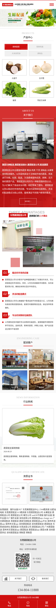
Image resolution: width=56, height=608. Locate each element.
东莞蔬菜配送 (11, 512)
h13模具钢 (21, 512)
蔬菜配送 (48, 524)
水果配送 (48, 512)
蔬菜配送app (37, 518)
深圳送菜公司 (25, 518)
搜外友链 (48, 515)
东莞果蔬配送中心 (31, 509)
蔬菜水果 (44, 530)
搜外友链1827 (16, 509)
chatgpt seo (47, 518)
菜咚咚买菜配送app (11, 530)
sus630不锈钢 (37, 515)
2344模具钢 (44, 509)
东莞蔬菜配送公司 (35, 512)
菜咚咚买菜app (11, 524)
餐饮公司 (27, 515)
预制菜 (22, 533)
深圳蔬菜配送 (25, 524)
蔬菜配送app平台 (39, 521)
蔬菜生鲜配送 (25, 521)
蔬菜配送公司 (17, 515)
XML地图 (35, 598)
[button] (25, 24)
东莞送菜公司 (25, 527)
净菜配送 (15, 521)
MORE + (28, 201)
